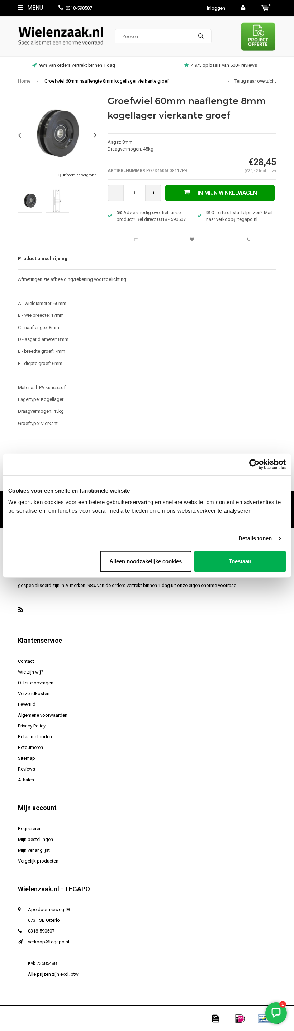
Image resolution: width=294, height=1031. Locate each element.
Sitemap (26, 758)
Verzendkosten (33, 693)
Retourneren (30, 747)
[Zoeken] (201, 36)
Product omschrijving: (43, 258)
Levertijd (26, 704)
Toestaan (240, 561)
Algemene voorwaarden (42, 715)
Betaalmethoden (35, 736)
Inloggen (216, 8)
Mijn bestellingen (35, 839)
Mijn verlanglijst (34, 850)
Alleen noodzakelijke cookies (145, 561)
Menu (34, 7)
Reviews (26, 769)
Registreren (30, 828)
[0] (265, 8)
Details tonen (255, 538)
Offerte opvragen (35, 682)
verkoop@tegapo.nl (48, 941)
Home (24, 81)
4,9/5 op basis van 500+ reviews (224, 65)
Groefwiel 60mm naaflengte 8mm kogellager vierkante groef (106, 81)
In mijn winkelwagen (227, 193)
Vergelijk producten (38, 861)
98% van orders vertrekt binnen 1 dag (77, 65)
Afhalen (26, 779)
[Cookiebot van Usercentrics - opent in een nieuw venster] (254, 464)
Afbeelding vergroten (80, 175)
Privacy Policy (32, 726)
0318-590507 (79, 8)
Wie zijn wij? (30, 672)
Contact (26, 661)
